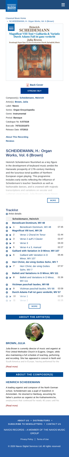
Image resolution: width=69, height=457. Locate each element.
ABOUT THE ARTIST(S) (34, 316)
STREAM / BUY (34, 91)
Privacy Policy (26, 439)
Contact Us (53, 424)
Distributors (42, 420)
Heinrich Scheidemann (23, 382)
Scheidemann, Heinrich (32, 98)
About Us (24, 420)
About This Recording (17, 137)
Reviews (10, 141)
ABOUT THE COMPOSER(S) (34, 374)
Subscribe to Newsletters (25, 424)
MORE (53, 200)
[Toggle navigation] (62, 4)
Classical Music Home (16, 18)
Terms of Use (43, 439)
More (34, 306)
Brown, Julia (21, 102)
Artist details (15, 213)
